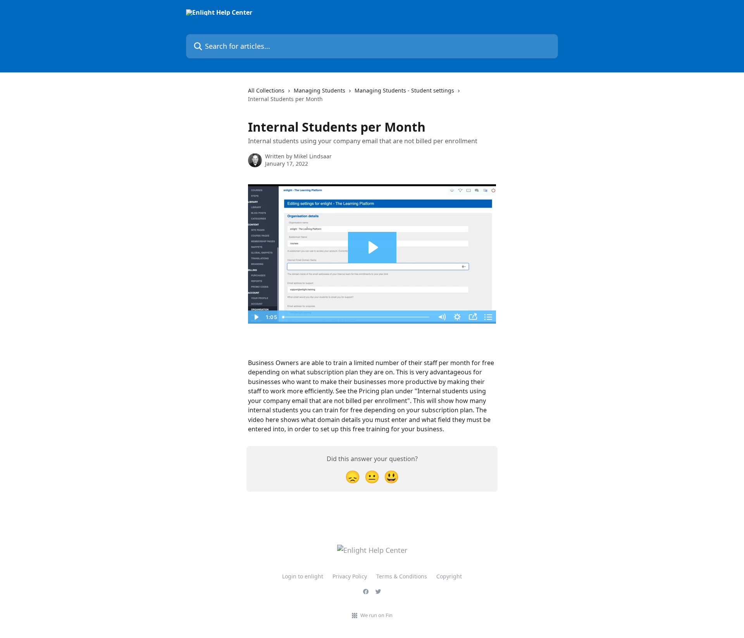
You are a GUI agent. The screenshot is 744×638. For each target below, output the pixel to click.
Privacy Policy (349, 576)
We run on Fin (376, 615)
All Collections (266, 90)
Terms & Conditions (401, 576)
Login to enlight (302, 576)
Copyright (449, 576)
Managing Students (319, 90)
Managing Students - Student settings (404, 90)
